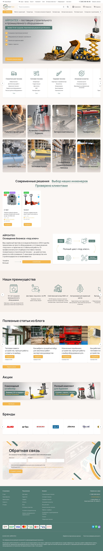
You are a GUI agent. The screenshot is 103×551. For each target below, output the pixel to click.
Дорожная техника (13, 86)
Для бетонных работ (13, 84)
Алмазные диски (81, 81)
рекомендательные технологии (35, 540)
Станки (44, 516)
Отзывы (5, 504)
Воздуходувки (59, 86)
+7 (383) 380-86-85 (84, 2)
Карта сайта (6, 499)
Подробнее (9, 357)
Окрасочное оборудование (13, 88)
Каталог (44, 491)
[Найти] (68, 7)
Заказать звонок (96, 1)
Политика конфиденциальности (91, 536)
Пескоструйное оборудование (13, 90)
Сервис (24, 499)
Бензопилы (59, 84)
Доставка (24, 494)
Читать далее (38, 546)
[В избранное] (19, 195)
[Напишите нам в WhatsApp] (96, 527)
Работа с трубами (47, 510)
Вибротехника (14, 81)
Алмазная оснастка (47, 502)
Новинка (32, 181)
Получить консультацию (14, 59)
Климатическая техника (48, 507)
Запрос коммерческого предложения (28, 513)
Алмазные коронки (82, 84)
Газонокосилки (59, 90)
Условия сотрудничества (29, 510)
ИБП (36, 88)
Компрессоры (36, 90)
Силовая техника (46, 497)
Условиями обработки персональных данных (33, 467)
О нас (4, 494)
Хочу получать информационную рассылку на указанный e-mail (28, 465)
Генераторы (36, 81)
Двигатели (36, 86)
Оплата (24, 502)
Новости (5, 502)
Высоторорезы (59, 88)
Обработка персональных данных (72, 536)
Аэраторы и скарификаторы (59, 81)
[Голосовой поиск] (64, 7)
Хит (51, 185)
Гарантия (24, 497)
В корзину (8, 224)
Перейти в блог (11, 367)
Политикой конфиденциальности (54, 467)
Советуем (70, 181)
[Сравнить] (19, 202)
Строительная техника (48, 494)
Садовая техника (46, 499)
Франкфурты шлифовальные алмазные (81, 86)
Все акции (11, 404)
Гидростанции (36, 84)
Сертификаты (6, 497)
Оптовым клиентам (27, 507)
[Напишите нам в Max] (99, 527)
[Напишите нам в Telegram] (93, 527)
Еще (14, 93)
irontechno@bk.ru (95, 497)
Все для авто (45, 504)
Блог (23, 504)
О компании (36, 262)
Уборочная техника (47, 519)
